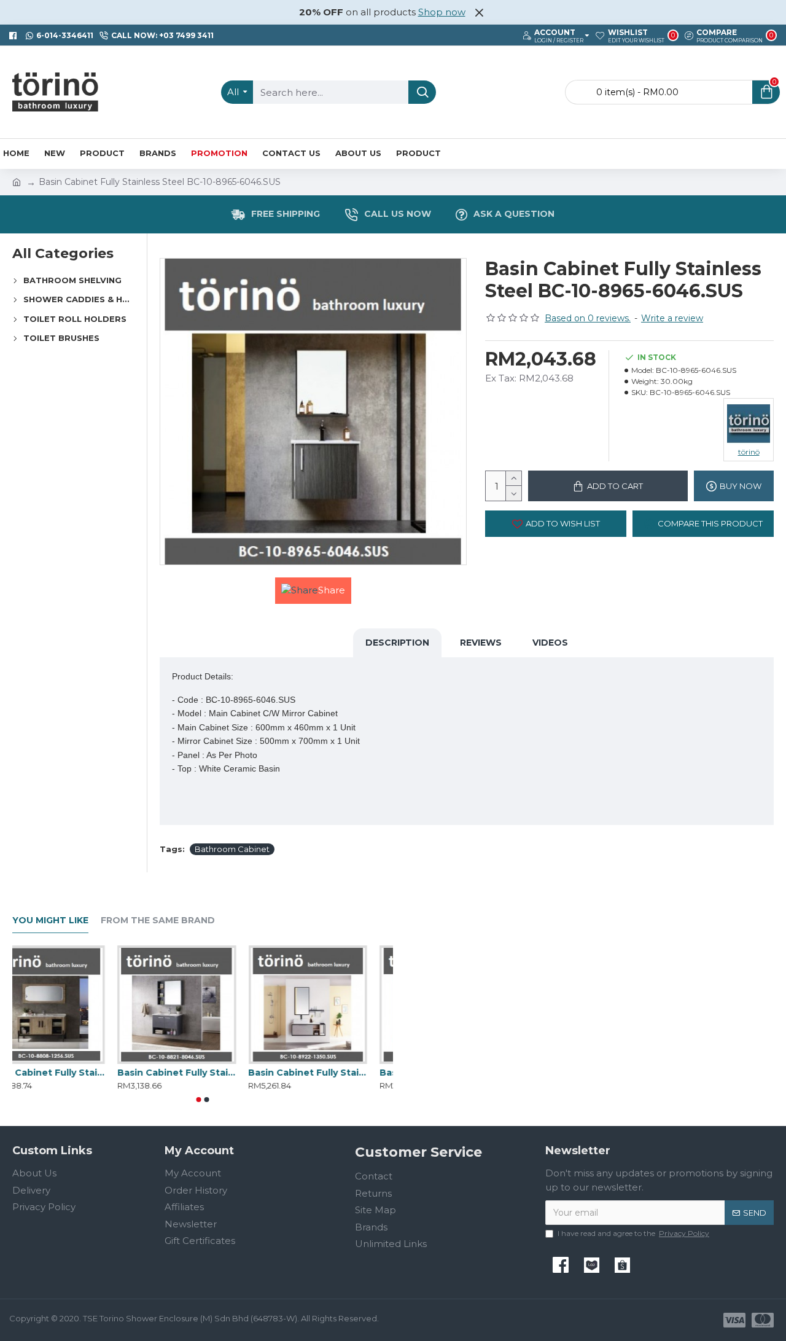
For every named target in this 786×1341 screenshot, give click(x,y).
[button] (198, 1099)
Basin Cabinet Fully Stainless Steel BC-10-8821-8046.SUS (202, 1072)
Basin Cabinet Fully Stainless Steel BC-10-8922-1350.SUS (333, 1072)
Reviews (481, 642)
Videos (550, 642)
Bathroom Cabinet (232, 849)
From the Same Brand (158, 920)
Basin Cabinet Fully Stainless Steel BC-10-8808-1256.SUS (71, 1072)
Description (397, 642)
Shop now (441, 12)
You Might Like (50, 920)
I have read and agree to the (633, 1233)
